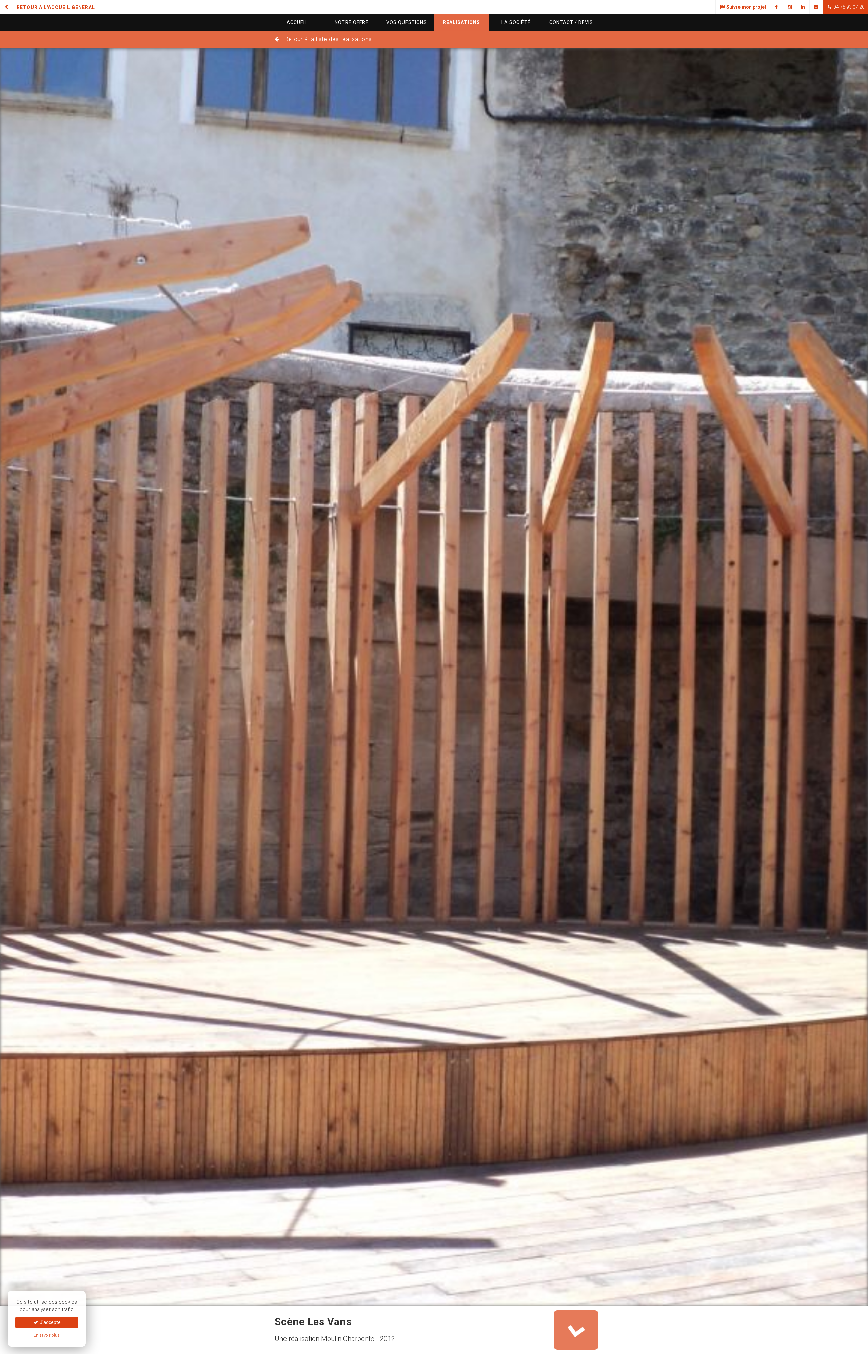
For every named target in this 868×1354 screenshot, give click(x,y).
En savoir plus (47, 1335)
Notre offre (352, 22)
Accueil (297, 22)
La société (516, 22)
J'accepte (50, 1322)
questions (406, 22)
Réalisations (461, 22)
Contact (571, 22)
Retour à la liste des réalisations (328, 39)
